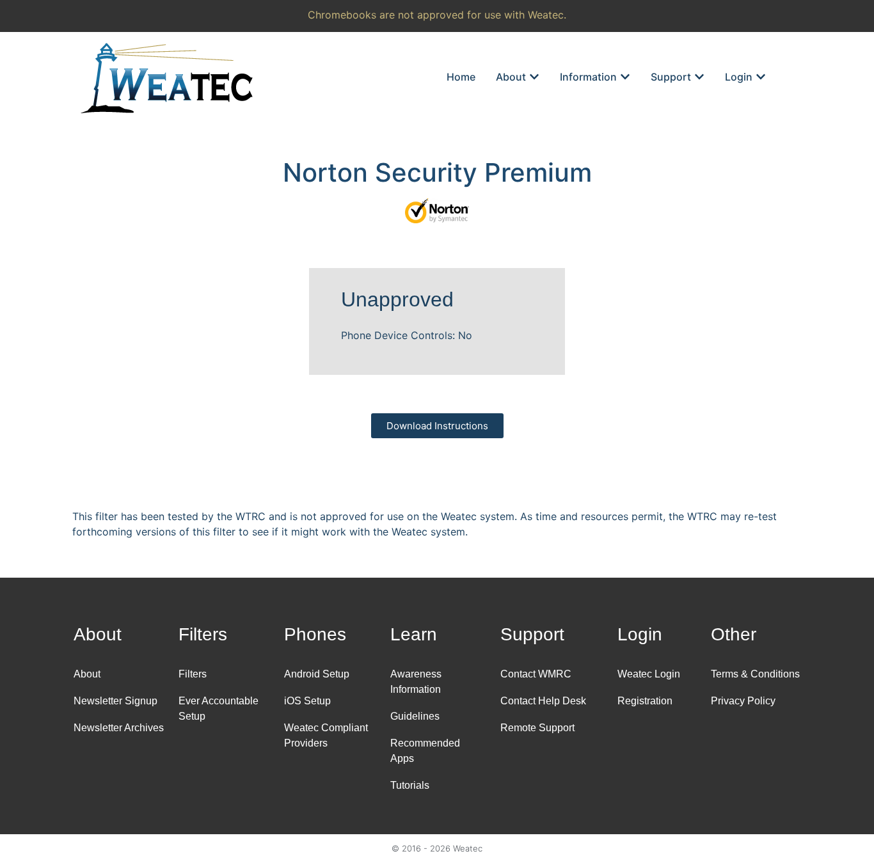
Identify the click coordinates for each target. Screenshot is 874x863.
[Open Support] (699, 76)
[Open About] (534, 76)
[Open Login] (761, 76)
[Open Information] (625, 76)
